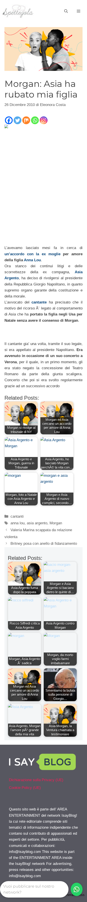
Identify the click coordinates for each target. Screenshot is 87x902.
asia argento (37, 523)
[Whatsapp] (35, 120)
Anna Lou (32, 260)
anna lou (17, 523)
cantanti (17, 516)
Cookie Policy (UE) (25, 788)
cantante (39, 302)
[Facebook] (9, 120)
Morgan (56, 523)
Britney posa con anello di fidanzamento (43, 543)
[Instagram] (44, 120)
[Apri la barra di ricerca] (66, 11)
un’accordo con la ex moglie (32, 254)
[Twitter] (17, 120)
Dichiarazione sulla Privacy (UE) (36, 780)
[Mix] (26, 120)
